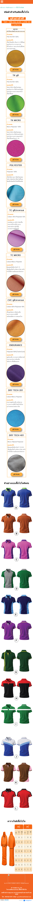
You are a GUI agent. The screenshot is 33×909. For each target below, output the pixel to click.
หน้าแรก (2, 7)
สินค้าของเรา (10, 7)
